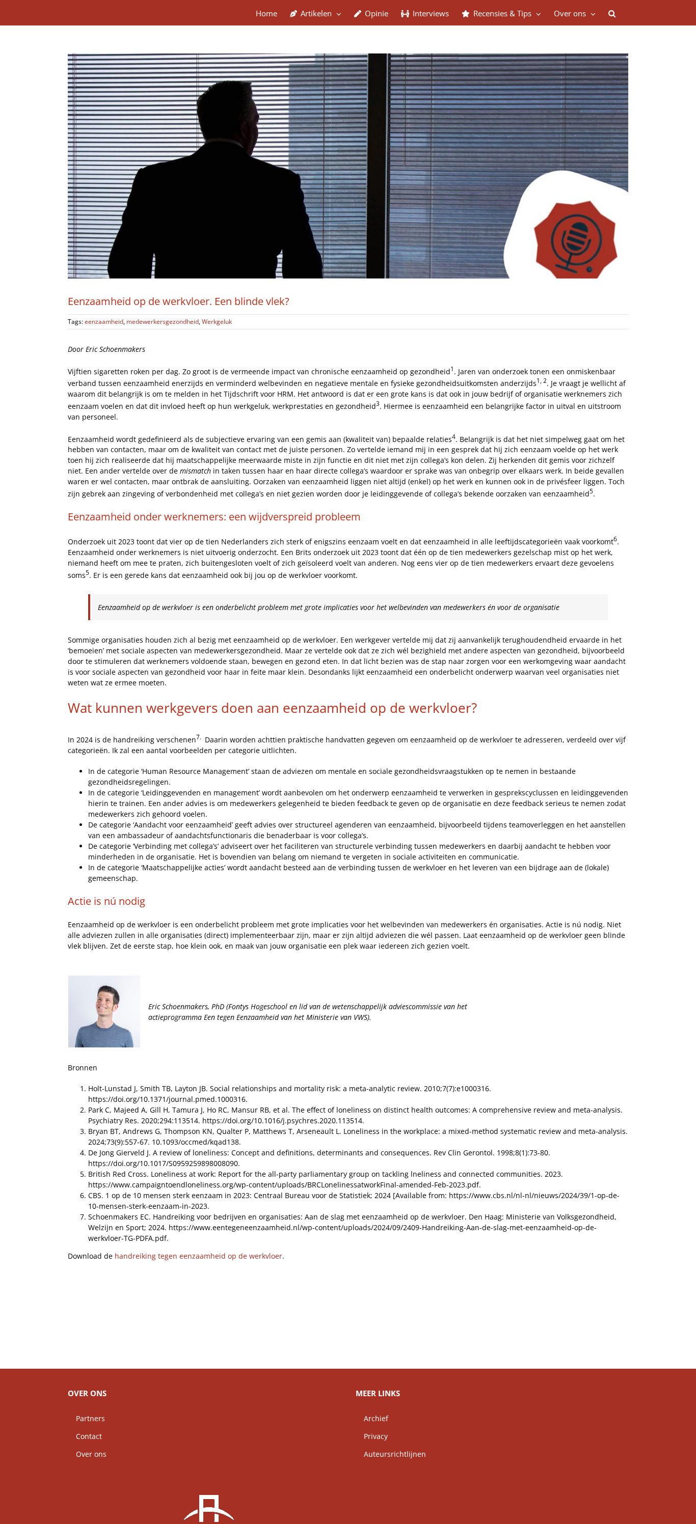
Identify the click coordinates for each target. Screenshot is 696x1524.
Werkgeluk (217, 321)
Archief (372, 1418)
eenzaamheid (104, 321)
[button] (611, 12)
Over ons (87, 1454)
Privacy (372, 1436)
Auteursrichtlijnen (391, 1454)
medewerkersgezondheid (162, 321)
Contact (85, 1436)
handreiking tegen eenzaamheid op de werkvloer (198, 1256)
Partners (86, 1418)
